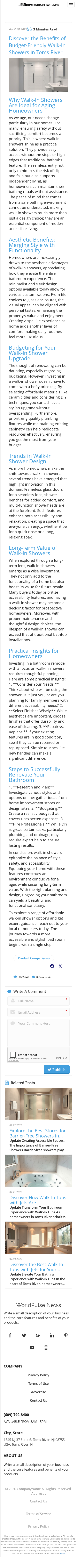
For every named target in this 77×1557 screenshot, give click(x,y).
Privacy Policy (38, 1526)
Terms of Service (38, 1514)
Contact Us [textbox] (38, 1400)
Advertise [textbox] (38, 1392)
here (62, 1553)
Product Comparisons (34, 958)
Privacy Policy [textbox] (38, 1375)
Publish (59, 1069)
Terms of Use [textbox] (38, 1383)
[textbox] (38, 1305)
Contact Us (38, 1501)
